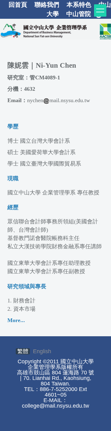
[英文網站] (55, 30)
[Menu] (100, 10)
